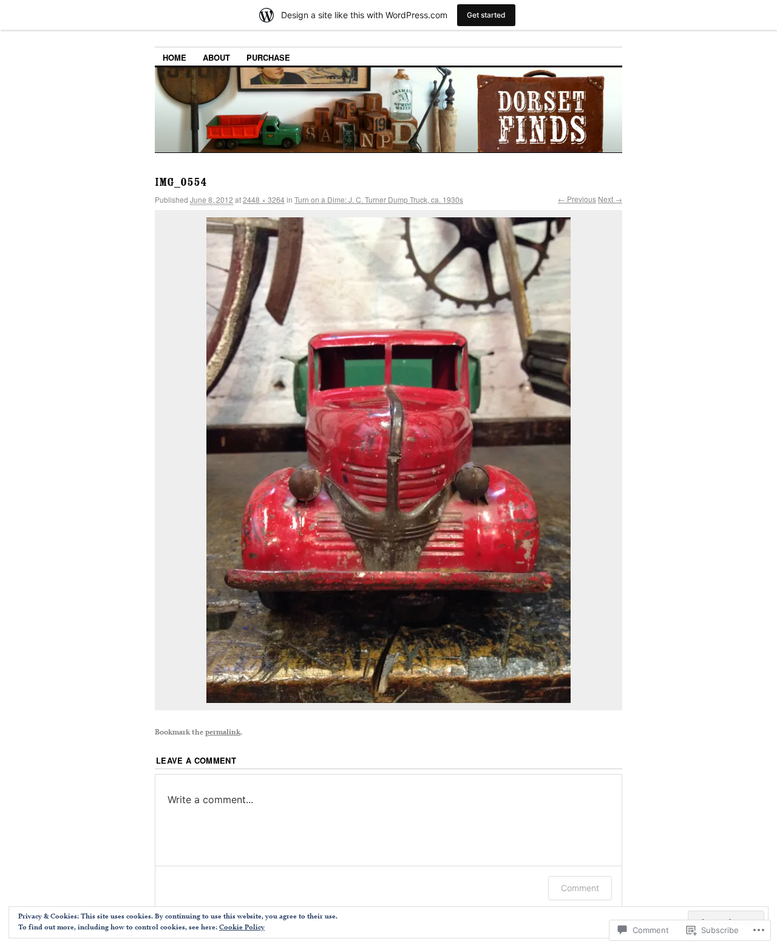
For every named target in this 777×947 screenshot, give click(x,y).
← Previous (577, 199)
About (216, 57)
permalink (222, 731)
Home (174, 57)
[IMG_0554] (388, 460)
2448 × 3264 (264, 199)
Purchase (268, 57)
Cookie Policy (242, 926)
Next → (610, 199)
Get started (486, 14)
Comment (580, 888)
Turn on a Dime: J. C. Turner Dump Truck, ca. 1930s (378, 199)
